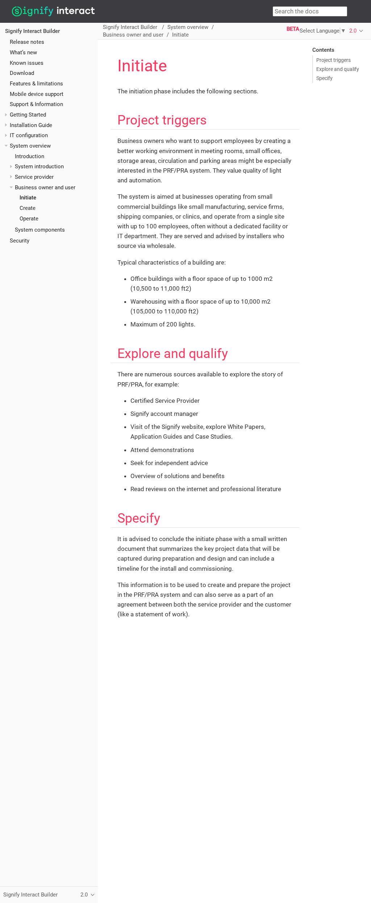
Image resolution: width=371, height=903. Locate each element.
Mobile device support (36, 94)
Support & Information (36, 104)
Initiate (28, 197)
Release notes (27, 42)
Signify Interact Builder (32, 31)
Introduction (29, 156)
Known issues (26, 63)
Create (28, 208)
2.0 (353, 31)
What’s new (23, 52)
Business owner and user (45, 187)
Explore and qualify (337, 69)
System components (40, 230)
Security (19, 240)
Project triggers (333, 60)
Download (22, 73)
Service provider (34, 177)
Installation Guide (31, 125)
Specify (324, 78)
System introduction (39, 166)
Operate (29, 218)
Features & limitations (36, 83)
